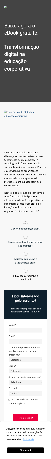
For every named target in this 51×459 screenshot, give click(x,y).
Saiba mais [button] (28, 439)
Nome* (12, 325)
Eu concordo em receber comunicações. (23, 401)
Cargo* (12, 366)
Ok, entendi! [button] (25, 450)
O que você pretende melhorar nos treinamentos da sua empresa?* (25, 351)
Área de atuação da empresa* (24, 377)
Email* (11, 336)
